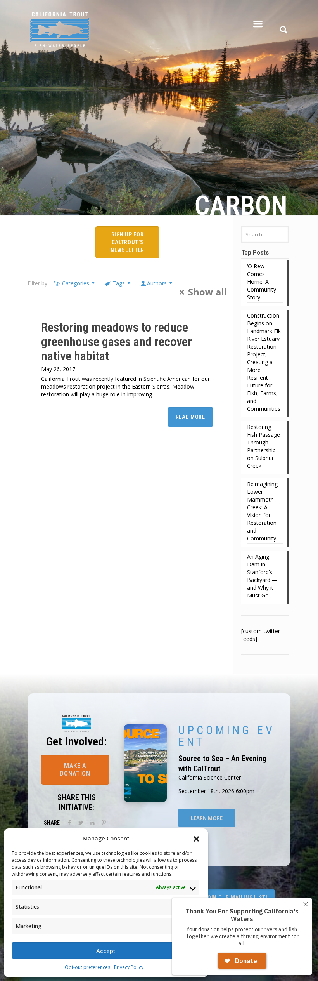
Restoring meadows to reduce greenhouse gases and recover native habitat (116, 341)
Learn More (207, 817)
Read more (190, 417)
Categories (75, 283)
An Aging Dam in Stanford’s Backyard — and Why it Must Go (262, 576)
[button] (196, 838)
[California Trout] (59, 23)
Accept (106, 951)
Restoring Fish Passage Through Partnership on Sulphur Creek (263, 446)
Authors (157, 283)
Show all (207, 292)
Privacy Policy (128, 967)
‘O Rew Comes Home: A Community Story (261, 281)
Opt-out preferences (87, 967)
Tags (118, 283)
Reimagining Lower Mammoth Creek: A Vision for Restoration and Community (262, 511)
